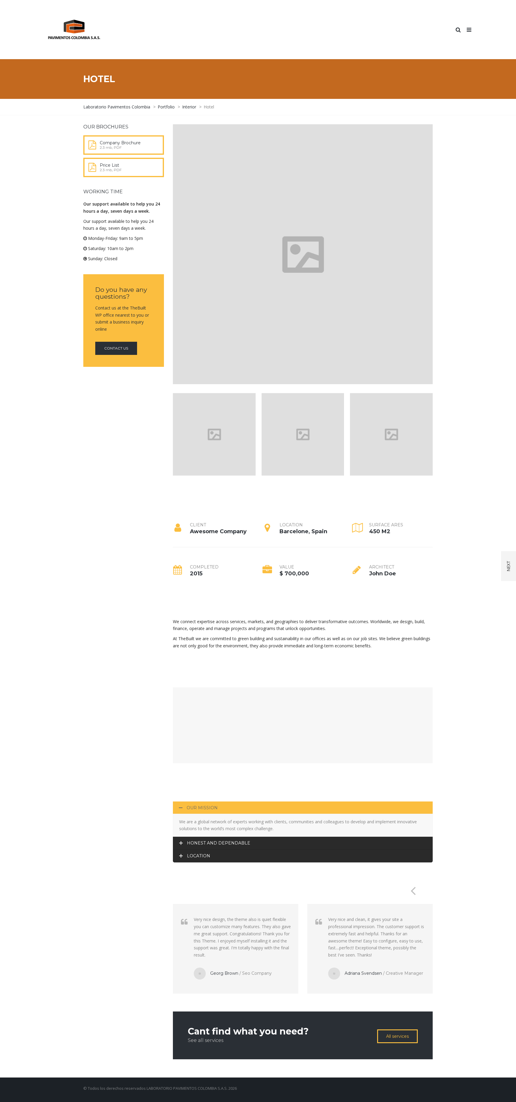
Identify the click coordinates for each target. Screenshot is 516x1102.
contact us (116, 348)
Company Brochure (120, 142)
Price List (109, 165)
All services (397, 1036)
